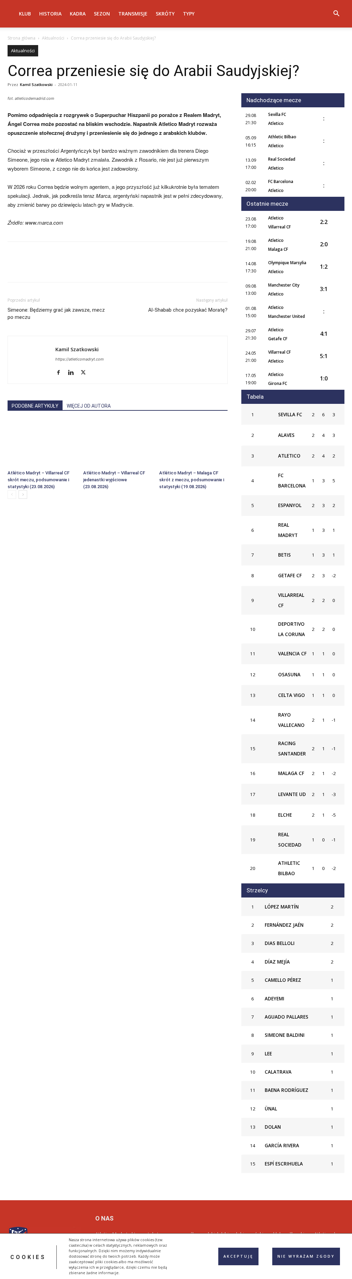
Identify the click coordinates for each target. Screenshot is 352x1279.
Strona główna (21, 38)
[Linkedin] (78, 268)
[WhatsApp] (62, 268)
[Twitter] (30, 268)
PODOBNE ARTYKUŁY (35, 406)
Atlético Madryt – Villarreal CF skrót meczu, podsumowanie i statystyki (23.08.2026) (38, 479)
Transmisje (132, 13)
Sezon (102, 13)
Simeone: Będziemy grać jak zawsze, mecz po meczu (56, 313)
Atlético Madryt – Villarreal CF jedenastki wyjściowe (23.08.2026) (114, 479)
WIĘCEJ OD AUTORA (89, 406)
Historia (50, 13)
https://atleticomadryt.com (79, 359)
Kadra (78, 13)
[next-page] (23, 494)
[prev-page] (12, 494)
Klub (25, 13)
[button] (336, 14)
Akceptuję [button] (238, 1256)
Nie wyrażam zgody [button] (306, 1256)
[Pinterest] (46, 268)
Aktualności (53, 38)
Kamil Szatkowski (36, 84)
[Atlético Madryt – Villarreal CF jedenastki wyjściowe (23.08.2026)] (117, 443)
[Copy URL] (93, 268)
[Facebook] (14, 268)
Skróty (165, 13)
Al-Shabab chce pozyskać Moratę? (188, 310)
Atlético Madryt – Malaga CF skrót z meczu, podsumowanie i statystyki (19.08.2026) (191, 479)
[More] (109, 268)
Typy (189, 13)
